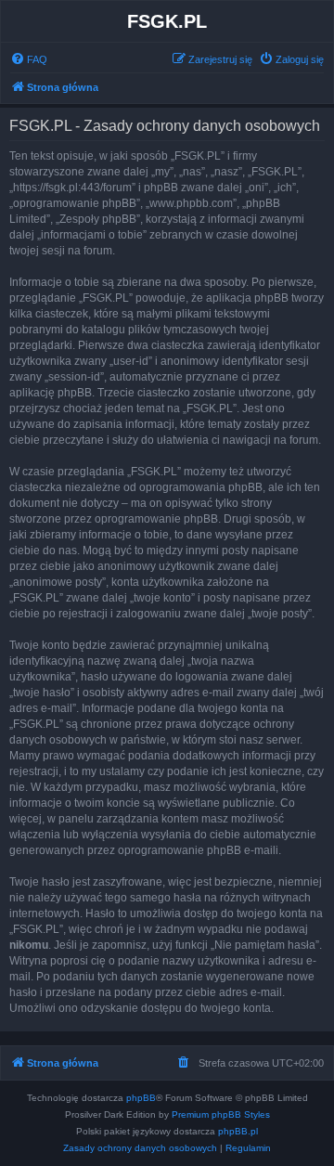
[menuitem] (28, 59)
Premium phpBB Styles (221, 1114)
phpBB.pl (238, 1131)
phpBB (141, 1098)
